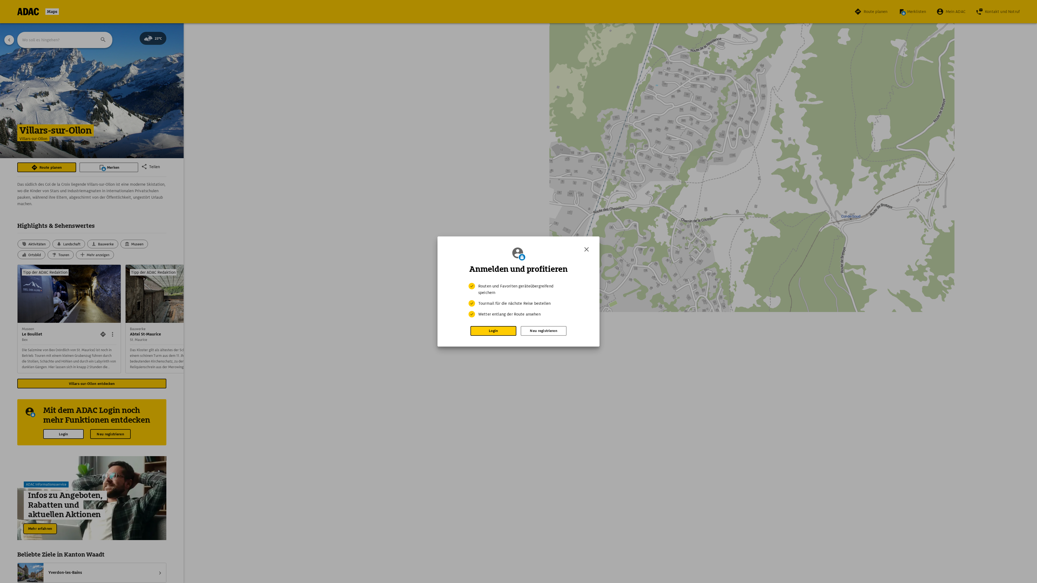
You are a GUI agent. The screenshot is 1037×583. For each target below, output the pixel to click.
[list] (518, 300)
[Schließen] (586, 249)
